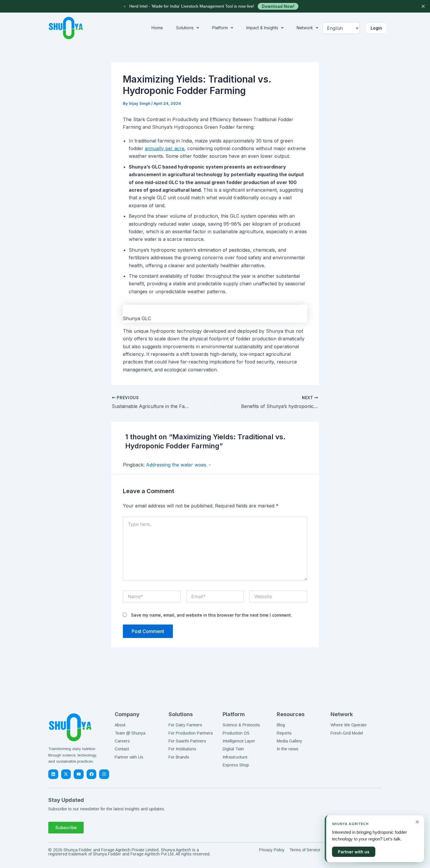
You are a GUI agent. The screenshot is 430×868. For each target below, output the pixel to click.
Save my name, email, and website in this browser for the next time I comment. (211, 615)
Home (157, 27)
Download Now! (278, 6)
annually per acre (164, 148)
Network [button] (305, 27)
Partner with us (353, 851)
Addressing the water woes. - (178, 465)
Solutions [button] (185, 27)
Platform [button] (220, 27)
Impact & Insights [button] (262, 27)
